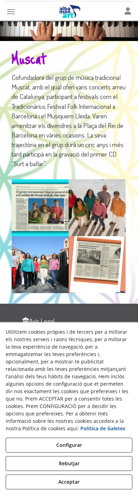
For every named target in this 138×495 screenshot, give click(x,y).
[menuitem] (38, 321)
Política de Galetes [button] (102, 428)
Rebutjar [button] (69, 463)
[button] (38, 321)
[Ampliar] (40, 207)
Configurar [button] (69, 445)
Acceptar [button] (69, 481)
